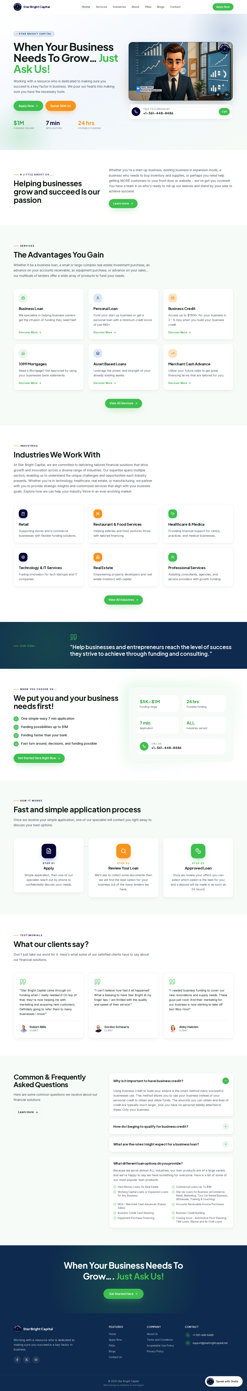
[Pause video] (218, 94)
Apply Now (223, 6)
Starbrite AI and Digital (132, 1385)
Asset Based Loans (109, 364)
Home (86, 7)
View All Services (121, 403)
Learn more (121, 203)
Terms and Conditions (160, 1339)
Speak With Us (60, 106)
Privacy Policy (155, 1351)
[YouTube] (36, 1359)
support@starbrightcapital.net (210, 1342)
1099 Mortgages (33, 364)
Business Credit (181, 308)
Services (101, 7)
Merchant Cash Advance (189, 364)
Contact (175, 7)
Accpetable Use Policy (160, 1345)
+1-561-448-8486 (158, 113)
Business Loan (31, 308)
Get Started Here (121, 1294)
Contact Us (115, 1357)
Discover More (28, 332)
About (135, 7)
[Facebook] (17, 1359)
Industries (119, 7)
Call (224, 111)
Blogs (160, 7)
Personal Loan (105, 308)
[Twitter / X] (26, 1359)
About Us (152, 1333)
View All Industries (121, 599)
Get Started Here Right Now (37, 758)
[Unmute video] (226, 94)
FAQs (148, 7)
